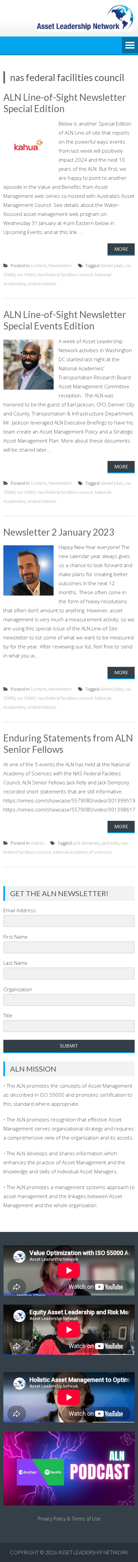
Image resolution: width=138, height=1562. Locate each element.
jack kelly (110, 843)
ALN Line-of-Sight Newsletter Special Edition (64, 102)
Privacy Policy (52, 1518)
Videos (37, 843)
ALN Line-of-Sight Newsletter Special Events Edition (64, 320)
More (121, 249)
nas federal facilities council (65, 274)
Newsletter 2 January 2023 (58, 532)
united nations (41, 284)
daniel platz (112, 265)
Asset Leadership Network (93, 1552)
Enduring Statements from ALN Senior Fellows (68, 743)
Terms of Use (86, 1518)
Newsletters (60, 265)
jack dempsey (86, 843)
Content (38, 265)
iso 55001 (26, 274)
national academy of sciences (82, 852)
